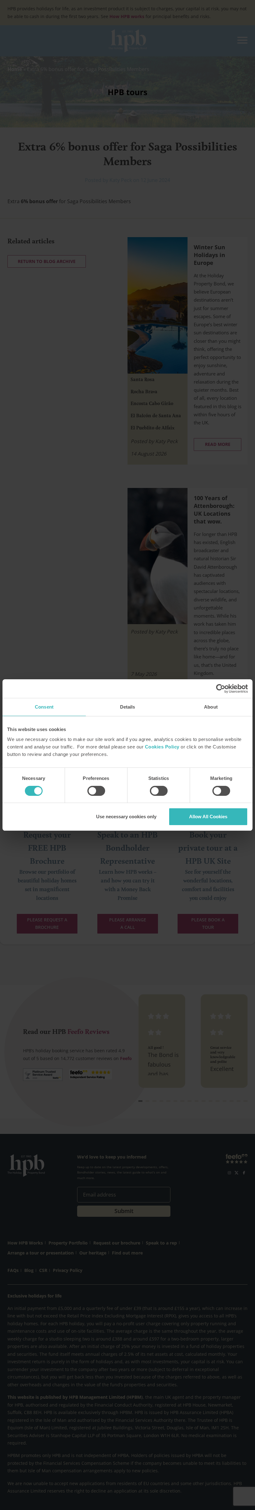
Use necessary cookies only (126, 816)
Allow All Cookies (208, 816)
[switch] (96, 791)
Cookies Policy (162, 746)
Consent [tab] (44, 707)
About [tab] (211, 707)
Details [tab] (127, 707)
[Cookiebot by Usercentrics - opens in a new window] (220, 688)
